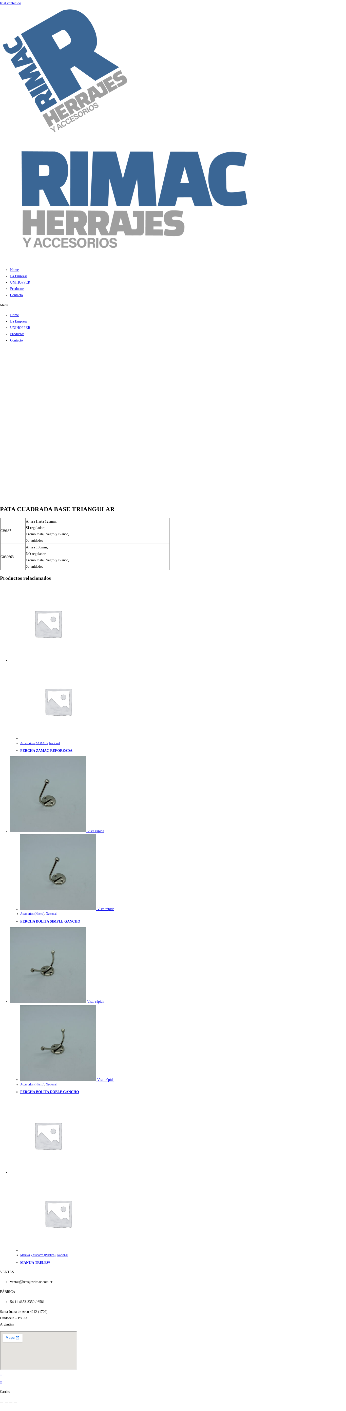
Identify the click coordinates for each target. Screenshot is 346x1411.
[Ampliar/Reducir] (2, 1402)
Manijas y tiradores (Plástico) (37, 1255)
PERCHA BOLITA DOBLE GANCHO (49, 1092)
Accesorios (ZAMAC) (34, 743)
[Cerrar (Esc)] (15, 1402)
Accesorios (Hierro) (32, 913)
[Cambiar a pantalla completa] (6, 1402)
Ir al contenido (10, 3)
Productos (17, 289)
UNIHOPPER (20, 282)
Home (14, 270)
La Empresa (18, 276)
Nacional (54, 743)
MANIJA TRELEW (35, 1263)
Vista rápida (95, 831)
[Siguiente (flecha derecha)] (6, 1408)
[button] (173, 305)
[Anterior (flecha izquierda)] (2, 1408)
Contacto (16, 295)
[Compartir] (11, 1402)
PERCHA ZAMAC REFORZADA (46, 751)
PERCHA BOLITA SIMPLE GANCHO (50, 921)
